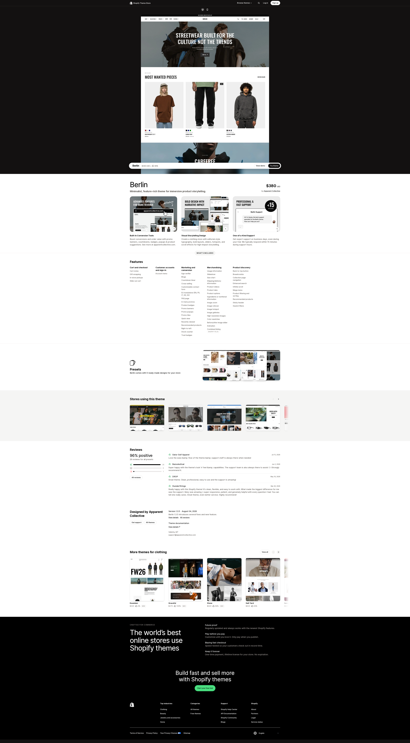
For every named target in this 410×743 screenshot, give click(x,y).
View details (173, 517)
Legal (253, 718)
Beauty (163, 713)
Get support (136, 522)
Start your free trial (205, 688)
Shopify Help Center (229, 709)
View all (265, 552)
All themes (150, 522)
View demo (260, 166)
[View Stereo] (215, 365)
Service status (257, 722)
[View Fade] (228, 365)
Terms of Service (137, 733)
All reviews (136, 477)
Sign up (275, 3)
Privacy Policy (152, 733)
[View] (147, 418)
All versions (185, 517)
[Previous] (273, 399)
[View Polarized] (241, 365)
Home (162, 722)
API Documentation (228, 713)
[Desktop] (202, 9)
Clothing (163, 709)
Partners (254, 713)
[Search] (259, 3)
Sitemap (187, 733)
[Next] (278, 399)
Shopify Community (229, 718)
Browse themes (243, 3)
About (253, 709)
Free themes (195, 713)
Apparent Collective (272, 191)
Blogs (223, 722)
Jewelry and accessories (170, 718)
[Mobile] (207, 9)
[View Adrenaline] (255, 365)
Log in (265, 3)
